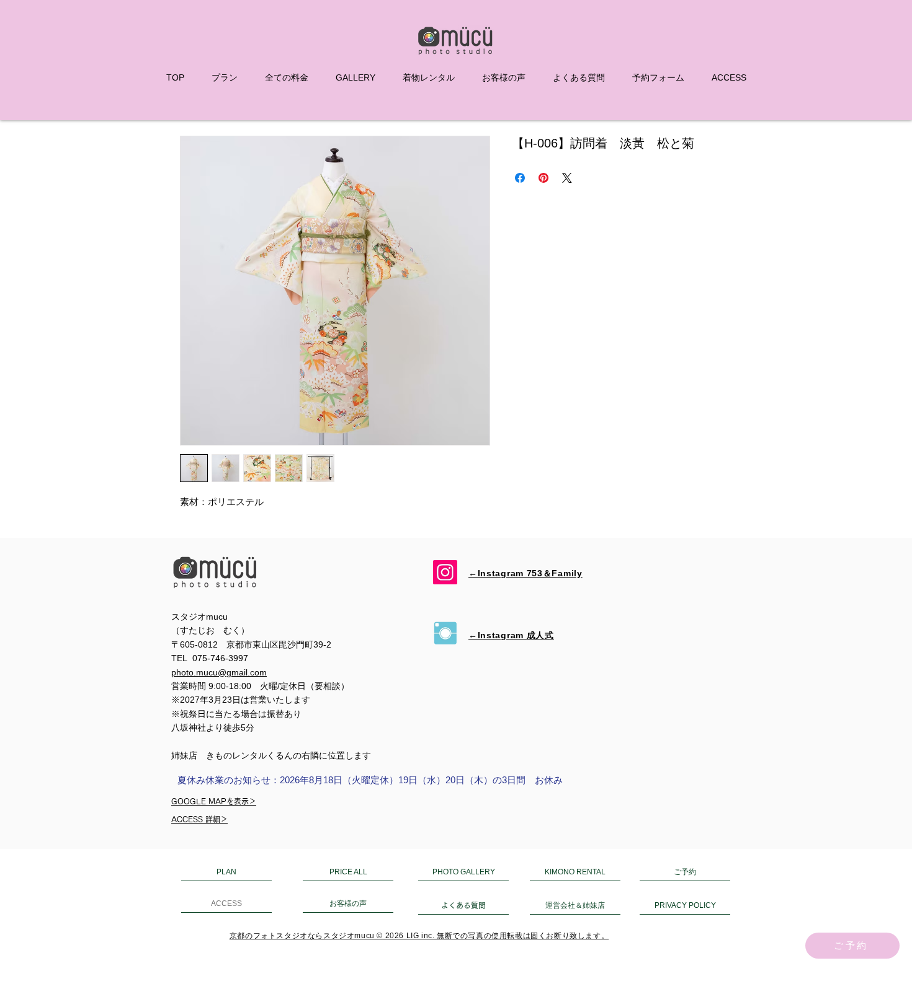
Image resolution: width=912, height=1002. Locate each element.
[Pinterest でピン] (543, 177)
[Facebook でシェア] (519, 177)
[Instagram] (445, 572)
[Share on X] (567, 177)
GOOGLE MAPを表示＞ (213, 801)
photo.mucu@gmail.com (219, 672)
